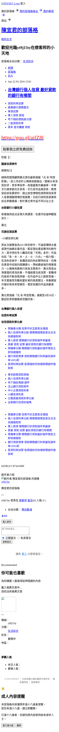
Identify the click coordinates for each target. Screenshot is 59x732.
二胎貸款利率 (16, 123)
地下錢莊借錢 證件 (19, 382)
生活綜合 (28, 61)
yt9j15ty (5, 481)
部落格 (12, 71)
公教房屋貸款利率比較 (21, 398)
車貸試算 (13, 111)
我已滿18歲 (8, 725)
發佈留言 (7, 542)
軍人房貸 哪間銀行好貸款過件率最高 (29, 340)
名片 (10, 75)
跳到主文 (6, 39)
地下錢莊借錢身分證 (19, 119)
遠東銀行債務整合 (18, 107)
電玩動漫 (27, 509)
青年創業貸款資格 (18, 374)
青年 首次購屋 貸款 (19, 127)
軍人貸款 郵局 (16, 115)
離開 (19, 725)
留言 (30, 500)
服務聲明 (35, 682)
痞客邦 (23, 500)
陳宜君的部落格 (19, 30)
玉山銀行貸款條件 (18, 386)
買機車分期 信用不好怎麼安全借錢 (28, 328)
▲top (4, 515)
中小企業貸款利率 (18, 390)
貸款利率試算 (16, 103)
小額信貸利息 (16, 394)
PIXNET (15, 679)
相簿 (10, 68)
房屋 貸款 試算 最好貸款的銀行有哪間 (30, 344)
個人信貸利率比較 (18, 378)
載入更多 (7, 522)
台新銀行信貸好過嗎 (19, 402)
